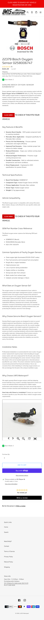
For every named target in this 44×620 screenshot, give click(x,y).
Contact (6, 546)
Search (6, 532)
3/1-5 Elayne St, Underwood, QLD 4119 (16, 583)
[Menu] (40, 12)
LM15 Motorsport (24, 613)
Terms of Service (9, 551)
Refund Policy (8, 562)
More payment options (22, 475)
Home (6, 527)
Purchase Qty (6, 454)
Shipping (5, 72)
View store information (11, 484)
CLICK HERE (8, 115)
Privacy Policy (8, 557)
